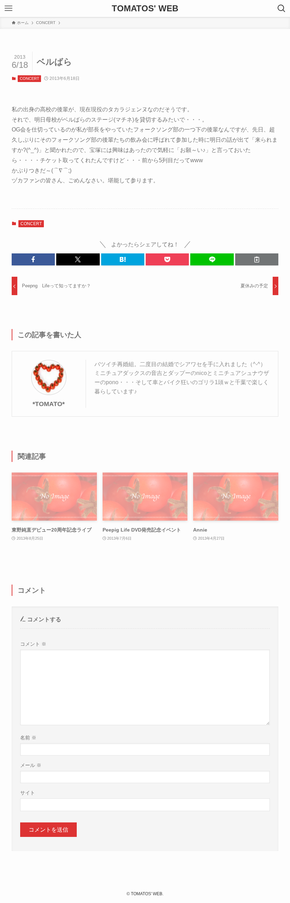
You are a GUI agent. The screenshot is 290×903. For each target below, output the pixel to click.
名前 (28, 737)
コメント (33, 644)
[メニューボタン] (8, 8)
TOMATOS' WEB (145, 8)
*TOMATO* (49, 403)
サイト (27, 793)
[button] (33, 259)
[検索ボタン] (281, 8)
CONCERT (29, 78)
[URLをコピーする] (256, 259)
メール (30, 765)
